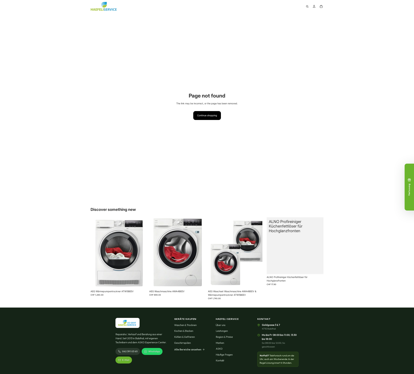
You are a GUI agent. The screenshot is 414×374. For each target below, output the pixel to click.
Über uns (220, 325)
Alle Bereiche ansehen (187, 349)
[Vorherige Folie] (213, 252)
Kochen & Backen (183, 330)
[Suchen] (307, 6)
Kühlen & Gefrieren (184, 336)
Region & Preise (224, 336)
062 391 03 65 (129, 351)
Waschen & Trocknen (185, 325)
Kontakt (220, 360)
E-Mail (125, 359)
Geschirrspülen (182, 342)
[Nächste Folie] (260, 252)
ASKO (219, 348)
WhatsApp (154, 351)
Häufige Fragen (224, 354)
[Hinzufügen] (142, 283)
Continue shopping (207, 115)
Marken (220, 342)
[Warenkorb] (321, 6)
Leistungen (222, 330)
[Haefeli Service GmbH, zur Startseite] (127, 323)
